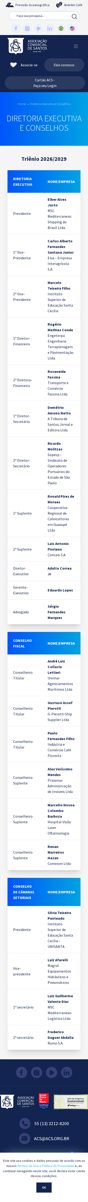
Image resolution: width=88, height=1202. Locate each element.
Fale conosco (64, 65)
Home (22, 104)
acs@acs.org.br (51, 1138)
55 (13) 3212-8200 (51, 1123)
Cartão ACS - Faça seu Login (45, 83)
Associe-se (29, 65)
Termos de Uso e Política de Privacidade (45, 1166)
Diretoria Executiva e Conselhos (50, 104)
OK (44, 1187)
